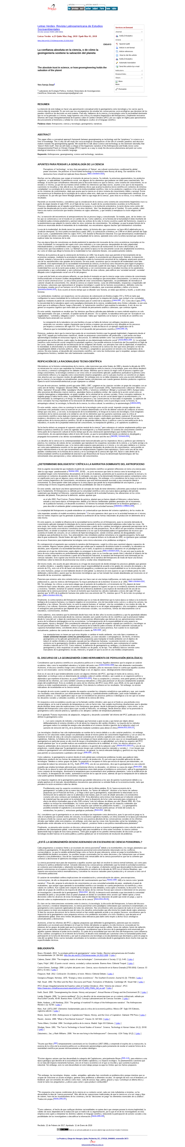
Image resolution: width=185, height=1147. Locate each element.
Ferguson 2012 (124, 436)
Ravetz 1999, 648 (97, 1116)
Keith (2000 (97, 630)
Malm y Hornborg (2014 (95, 173)
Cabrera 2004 (135, 403)
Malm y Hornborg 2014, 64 (52, 595)
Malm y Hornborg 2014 (111, 550)
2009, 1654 (84, 763)
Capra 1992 (117, 300)
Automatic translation (127, 63)
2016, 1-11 (125, 1058)
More (121, 81)
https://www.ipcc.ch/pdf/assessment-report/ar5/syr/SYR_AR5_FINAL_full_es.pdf (71, 988)
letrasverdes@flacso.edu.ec (92, 1145)
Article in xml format (127, 48)
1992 (143, 300)
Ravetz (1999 (112, 879)
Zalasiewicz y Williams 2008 (124, 505)
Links (112, 955)
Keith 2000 (87, 752)
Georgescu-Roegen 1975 (47, 289)
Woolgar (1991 (74, 471)
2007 (55, 1043)
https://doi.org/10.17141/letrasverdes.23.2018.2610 (55, 40)
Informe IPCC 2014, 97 (126, 727)
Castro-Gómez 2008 (106, 665)
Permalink (122, 89)
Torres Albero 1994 (125, 339)
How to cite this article (128, 55)
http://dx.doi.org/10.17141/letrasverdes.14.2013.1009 (86, 955)
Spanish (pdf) (124, 44)
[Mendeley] (117, 81)
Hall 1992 (114, 436)
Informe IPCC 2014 (84, 678)
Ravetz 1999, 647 (60, 1098)
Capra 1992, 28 (121, 328)
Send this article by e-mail (129, 66)
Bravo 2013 (138, 766)
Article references (126, 51)
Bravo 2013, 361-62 (101, 899)
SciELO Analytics (126, 36)
